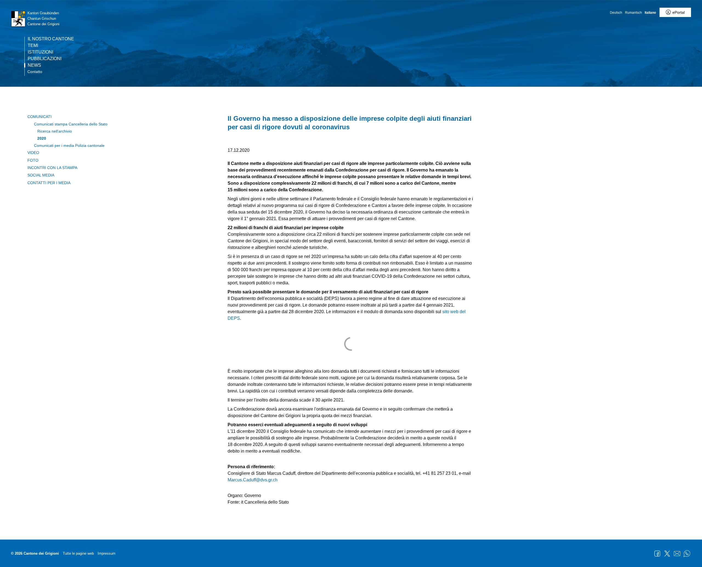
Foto (32, 160)
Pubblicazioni (44, 59)
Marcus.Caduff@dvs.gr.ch (253, 480)
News (34, 65)
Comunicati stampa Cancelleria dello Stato (70, 124)
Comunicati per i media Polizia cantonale (69, 145)
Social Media (40, 175)
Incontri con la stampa (52, 167)
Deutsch (616, 13)
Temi (33, 45)
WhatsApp (687, 553)
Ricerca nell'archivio (54, 131)
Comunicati (39, 116)
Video (33, 152)
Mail (677, 553)
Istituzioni (40, 52)
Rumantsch (633, 13)
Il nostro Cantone (51, 39)
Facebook (657, 553)
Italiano (650, 13)
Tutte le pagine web (78, 553)
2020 (41, 138)
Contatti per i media (48, 183)
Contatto (34, 72)
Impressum (106, 553)
